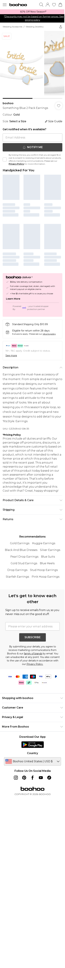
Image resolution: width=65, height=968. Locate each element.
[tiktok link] (49, 778)
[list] (32, 12)
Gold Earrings (19, 543)
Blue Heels (47, 563)
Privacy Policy (16, 164)
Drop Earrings (17, 570)
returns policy (49, 334)
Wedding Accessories (12, 26)
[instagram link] (16, 778)
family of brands (33, 653)
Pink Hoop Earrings (45, 576)
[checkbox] (5, 159)
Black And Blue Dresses (21, 550)
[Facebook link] (32, 778)
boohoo (8, 103)
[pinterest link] (24, 778)
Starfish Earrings (17, 576)
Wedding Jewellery (35, 26)
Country (32, 753)
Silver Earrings (50, 550)
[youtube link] (41, 778)
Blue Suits (48, 556)
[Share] (61, 27)
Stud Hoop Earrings (44, 570)
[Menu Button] (5, 5)
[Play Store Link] (32, 744)
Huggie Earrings (43, 543)
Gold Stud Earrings (24, 563)
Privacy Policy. (34, 664)
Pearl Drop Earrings (24, 556)
